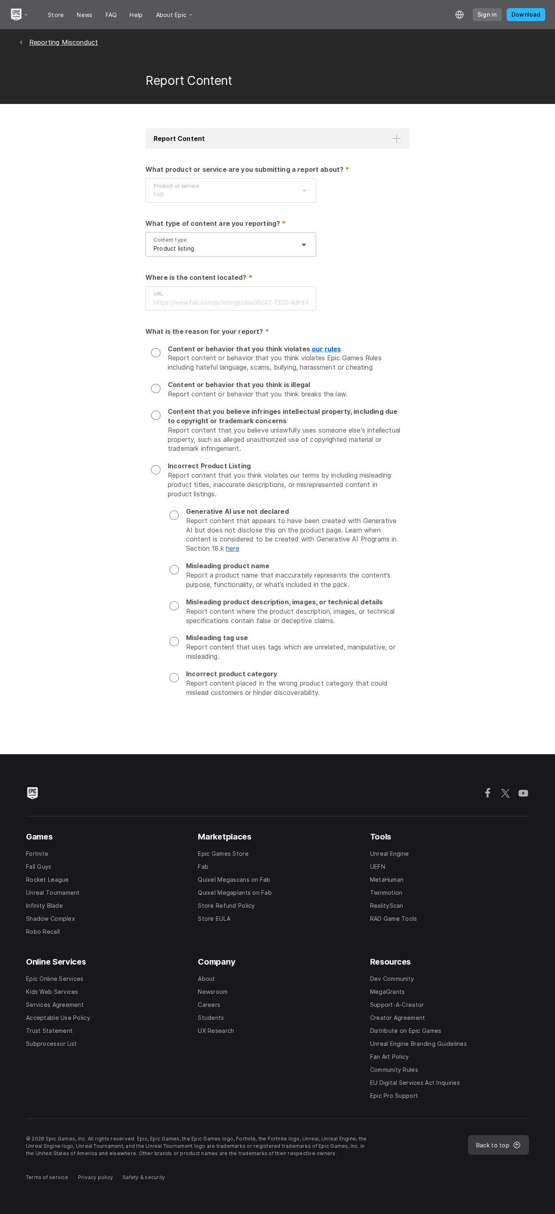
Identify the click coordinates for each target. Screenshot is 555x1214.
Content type (170, 240)
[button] (277, 138)
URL (158, 294)
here (232, 548)
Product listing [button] (174, 248)
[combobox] (223, 194)
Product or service (176, 186)
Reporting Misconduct (63, 42)
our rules (326, 349)
